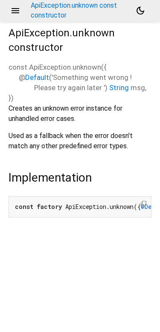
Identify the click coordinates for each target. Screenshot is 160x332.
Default (37, 77)
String (119, 87)
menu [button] (15, 11)
